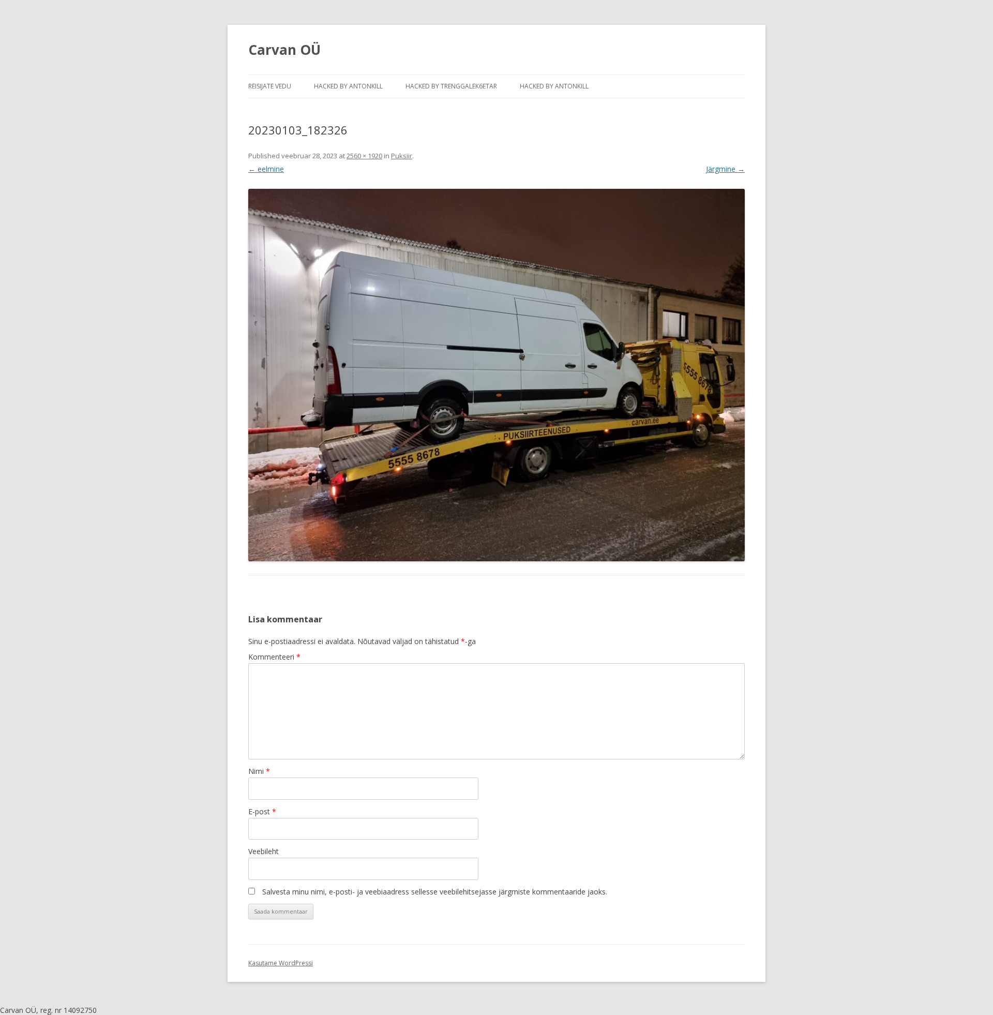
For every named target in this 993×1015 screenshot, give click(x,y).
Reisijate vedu (269, 86)
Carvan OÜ (284, 49)
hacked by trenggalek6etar (451, 86)
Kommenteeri (274, 657)
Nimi (259, 771)
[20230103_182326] (496, 375)
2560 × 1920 (364, 155)
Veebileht (263, 851)
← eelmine (266, 169)
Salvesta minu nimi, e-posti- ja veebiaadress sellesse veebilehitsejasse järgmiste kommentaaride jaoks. (434, 892)
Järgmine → (725, 169)
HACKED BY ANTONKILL (348, 86)
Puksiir (401, 155)
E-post (262, 811)
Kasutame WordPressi (280, 963)
